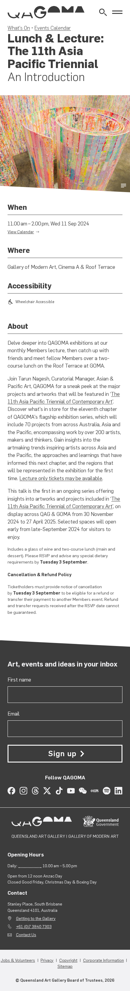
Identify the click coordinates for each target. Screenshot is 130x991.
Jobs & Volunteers (18, 960)
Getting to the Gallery (36, 918)
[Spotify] (106, 790)
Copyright (68, 960)
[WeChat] (82, 790)
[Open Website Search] (103, 12)
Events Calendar (52, 28)
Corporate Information (103, 960)
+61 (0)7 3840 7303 (34, 926)
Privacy (47, 960)
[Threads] (35, 790)
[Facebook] (11, 790)
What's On (19, 28)
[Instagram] (23, 790)
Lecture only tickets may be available (60, 478)
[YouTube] (71, 790)
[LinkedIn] (118, 790)
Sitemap (65, 966)
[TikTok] (59, 790)
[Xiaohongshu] (94, 790)
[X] (47, 790)
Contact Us (26, 934)
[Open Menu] (117, 12)
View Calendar (21, 231)
